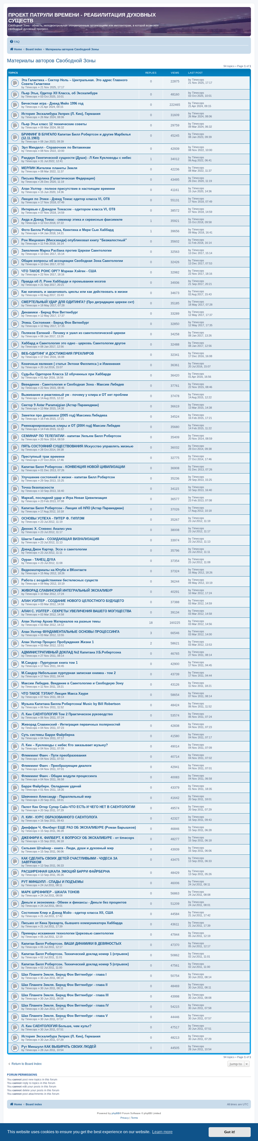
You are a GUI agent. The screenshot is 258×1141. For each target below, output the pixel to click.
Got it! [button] (229, 1132)
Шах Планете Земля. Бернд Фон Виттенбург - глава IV (65, 1005)
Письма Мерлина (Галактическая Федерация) (58, 178)
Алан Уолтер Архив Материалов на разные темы (61, 621)
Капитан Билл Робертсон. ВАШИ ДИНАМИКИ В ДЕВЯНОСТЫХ (71, 943)
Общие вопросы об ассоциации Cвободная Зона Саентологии (72, 261)
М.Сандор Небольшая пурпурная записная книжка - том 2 (68, 673)
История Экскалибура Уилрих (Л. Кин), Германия (61, 114)
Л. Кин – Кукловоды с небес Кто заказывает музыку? (64, 745)
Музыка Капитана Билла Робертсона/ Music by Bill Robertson (70, 704)
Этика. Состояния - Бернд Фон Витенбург (55, 322)
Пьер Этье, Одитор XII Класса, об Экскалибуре (59, 93)
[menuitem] (15, 42)
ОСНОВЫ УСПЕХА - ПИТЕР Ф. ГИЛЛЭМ (52, 518)
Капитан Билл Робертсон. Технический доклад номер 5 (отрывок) (75, 964)
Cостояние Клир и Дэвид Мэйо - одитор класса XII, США (67, 913)
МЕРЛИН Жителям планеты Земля (49, 168)
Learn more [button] (162, 1132)
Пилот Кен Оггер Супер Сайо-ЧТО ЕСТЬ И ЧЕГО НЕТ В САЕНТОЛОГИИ (78, 807)
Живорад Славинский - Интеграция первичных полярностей (70, 724)
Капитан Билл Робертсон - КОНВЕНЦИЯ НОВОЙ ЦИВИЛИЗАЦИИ (73, 467)
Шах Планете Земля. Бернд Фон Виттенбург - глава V (64, 1016)
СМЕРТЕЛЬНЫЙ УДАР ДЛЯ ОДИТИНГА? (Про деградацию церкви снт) (77, 302)
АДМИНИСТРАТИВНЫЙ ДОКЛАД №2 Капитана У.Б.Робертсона (71, 652)
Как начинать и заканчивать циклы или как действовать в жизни (74, 292)
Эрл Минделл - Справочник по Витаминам (56, 147)
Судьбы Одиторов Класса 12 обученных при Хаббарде (66, 374)
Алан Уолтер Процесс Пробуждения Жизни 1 (57, 642)
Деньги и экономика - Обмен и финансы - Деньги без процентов (73, 902)
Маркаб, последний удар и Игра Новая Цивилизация (64, 498)
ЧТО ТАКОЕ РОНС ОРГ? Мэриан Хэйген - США (58, 271)
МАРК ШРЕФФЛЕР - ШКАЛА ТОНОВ (50, 892)
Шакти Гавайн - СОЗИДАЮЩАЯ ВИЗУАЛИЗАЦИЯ (60, 539)
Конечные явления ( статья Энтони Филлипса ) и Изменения (70, 364)
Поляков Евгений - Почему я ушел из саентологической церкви (73, 333)
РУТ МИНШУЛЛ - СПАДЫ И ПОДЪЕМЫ (52, 882)
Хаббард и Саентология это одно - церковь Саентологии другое (73, 343)
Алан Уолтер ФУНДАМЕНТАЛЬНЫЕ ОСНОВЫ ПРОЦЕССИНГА (70, 632)
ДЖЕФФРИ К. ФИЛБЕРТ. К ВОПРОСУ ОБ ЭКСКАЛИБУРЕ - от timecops (77, 838)
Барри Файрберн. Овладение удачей (51, 786)
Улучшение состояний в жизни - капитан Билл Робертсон (68, 477)
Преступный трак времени (42, 456)
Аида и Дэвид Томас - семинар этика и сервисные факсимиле (71, 219)
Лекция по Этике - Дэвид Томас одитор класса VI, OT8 (65, 199)
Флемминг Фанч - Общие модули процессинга (59, 776)
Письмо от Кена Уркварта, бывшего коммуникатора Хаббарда (71, 923)
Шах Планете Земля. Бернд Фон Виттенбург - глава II (64, 985)
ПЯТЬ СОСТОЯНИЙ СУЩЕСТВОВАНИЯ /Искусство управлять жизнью (77, 446)
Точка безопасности (37, 487)
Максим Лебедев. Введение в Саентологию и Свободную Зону (72, 683)
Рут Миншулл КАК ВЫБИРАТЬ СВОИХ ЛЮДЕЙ (58, 1047)
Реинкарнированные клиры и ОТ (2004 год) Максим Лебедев (70, 425)
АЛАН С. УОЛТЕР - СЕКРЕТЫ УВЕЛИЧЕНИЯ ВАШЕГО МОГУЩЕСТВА (76, 611)
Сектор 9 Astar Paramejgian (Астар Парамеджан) (60, 405)
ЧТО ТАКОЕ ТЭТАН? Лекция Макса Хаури (54, 693)
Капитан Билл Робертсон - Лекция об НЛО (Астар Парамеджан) (72, 508)
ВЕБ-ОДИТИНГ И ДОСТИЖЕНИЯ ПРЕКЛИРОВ (57, 353)
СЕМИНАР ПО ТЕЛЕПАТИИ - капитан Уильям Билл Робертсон (71, 436)
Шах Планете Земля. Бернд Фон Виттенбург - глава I (64, 974)
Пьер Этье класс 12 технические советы (54, 124)
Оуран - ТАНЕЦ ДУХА (38, 559)
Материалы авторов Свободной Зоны (51, 60)
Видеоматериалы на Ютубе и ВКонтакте (53, 570)
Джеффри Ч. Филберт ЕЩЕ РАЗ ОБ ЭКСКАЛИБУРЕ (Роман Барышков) (78, 827)
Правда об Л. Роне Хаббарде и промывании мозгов (63, 281)
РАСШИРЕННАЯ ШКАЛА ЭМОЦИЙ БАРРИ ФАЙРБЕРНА (65, 871)
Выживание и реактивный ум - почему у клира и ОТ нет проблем (74, 395)
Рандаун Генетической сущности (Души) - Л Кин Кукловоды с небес (76, 158)
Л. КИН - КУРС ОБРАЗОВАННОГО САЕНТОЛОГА (59, 817)
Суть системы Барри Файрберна (47, 735)
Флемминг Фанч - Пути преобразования (53, 755)
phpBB (116, 1113)
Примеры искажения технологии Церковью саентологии (67, 933)
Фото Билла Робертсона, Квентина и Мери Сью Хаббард (67, 230)
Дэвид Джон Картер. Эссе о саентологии (54, 549)
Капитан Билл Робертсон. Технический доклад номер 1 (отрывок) (75, 954)
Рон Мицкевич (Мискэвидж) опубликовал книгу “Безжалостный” (74, 240)
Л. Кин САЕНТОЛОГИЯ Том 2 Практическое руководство (67, 714)
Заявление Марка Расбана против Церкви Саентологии (66, 250)
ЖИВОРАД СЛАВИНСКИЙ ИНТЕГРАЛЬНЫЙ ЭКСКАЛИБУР (67, 590)
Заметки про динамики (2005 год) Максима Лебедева (64, 415)
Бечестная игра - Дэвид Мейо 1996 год (52, 103)
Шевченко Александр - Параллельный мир (56, 796)
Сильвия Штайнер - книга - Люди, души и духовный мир (67, 848)
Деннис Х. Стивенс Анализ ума (46, 529)
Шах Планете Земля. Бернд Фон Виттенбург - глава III (65, 995)
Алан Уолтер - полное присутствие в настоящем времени (68, 189)
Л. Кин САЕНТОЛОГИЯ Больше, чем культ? (56, 1026)
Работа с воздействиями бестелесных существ (59, 580)
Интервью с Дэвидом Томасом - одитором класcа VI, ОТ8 (68, 209)
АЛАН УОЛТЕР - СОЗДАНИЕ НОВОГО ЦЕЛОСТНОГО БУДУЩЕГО (72, 601)
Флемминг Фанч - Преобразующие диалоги (56, 766)
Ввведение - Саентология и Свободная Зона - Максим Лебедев (72, 384)
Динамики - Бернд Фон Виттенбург (49, 312)
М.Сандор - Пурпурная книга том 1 (49, 662)
